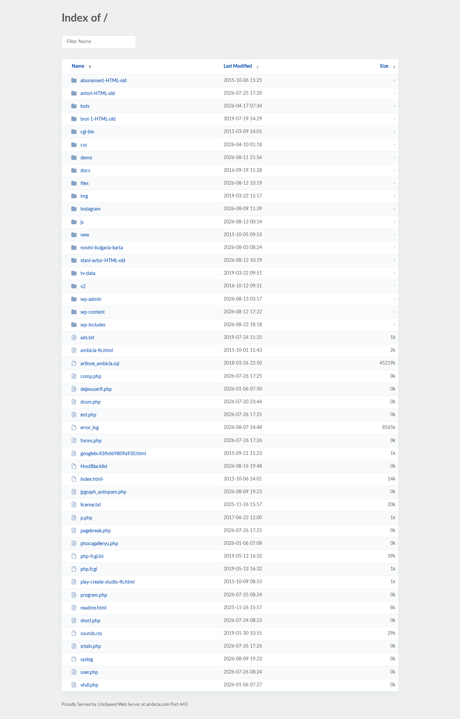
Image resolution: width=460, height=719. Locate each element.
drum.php (90, 402)
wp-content (92, 312)
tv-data (87, 273)
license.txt (90, 505)
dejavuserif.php (96, 389)
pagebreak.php (95, 531)
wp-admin (90, 299)
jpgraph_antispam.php (103, 492)
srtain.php (90, 646)
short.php (90, 621)
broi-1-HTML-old (98, 119)
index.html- (92, 479)
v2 (83, 286)
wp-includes (92, 325)
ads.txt (87, 338)
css (83, 145)
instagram (90, 209)
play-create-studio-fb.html (107, 582)
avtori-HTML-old (97, 93)
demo (86, 158)
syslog (86, 659)
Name (78, 66)
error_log (89, 428)
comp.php (90, 376)
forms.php (91, 440)
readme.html (93, 608)
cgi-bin (87, 132)
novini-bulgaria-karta (101, 248)
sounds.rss (91, 633)
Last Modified (238, 66)
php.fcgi (88, 569)
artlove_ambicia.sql (99, 363)
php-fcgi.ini (91, 556)
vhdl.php (89, 685)
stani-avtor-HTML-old (102, 260)
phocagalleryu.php (99, 543)
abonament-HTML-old (103, 81)
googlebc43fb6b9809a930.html (113, 453)
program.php (93, 595)
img (84, 196)
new (84, 235)
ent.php (88, 415)
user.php (89, 672)
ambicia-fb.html (96, 350)
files (84, 183)
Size (384, 66)
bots (85, 106)
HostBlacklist (93, 466)
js (82, 222)
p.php (86, 518)
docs (85, 170)
